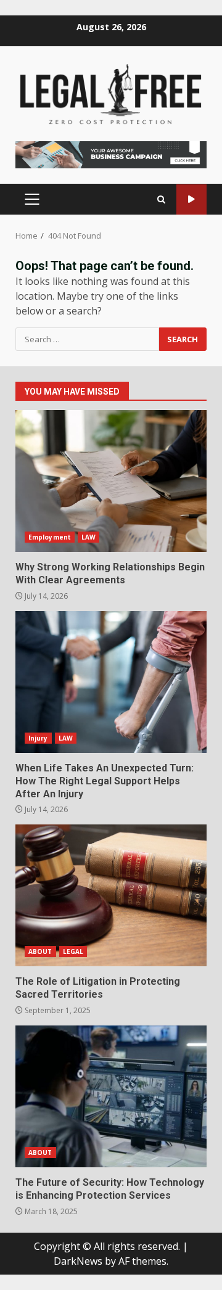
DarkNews (78, 1261)
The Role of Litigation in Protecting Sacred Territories (111, 895)
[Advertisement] (111, 153)
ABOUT (40, 951)
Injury (38, 738)
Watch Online (191, 199)
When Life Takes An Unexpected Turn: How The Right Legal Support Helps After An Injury (111, 682)
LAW (88, 537)
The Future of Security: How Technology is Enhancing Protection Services (111, 1096)
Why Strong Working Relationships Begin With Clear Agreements (111, 481)
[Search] (161, 199)
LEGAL (73, 951)
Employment (49, 537)
